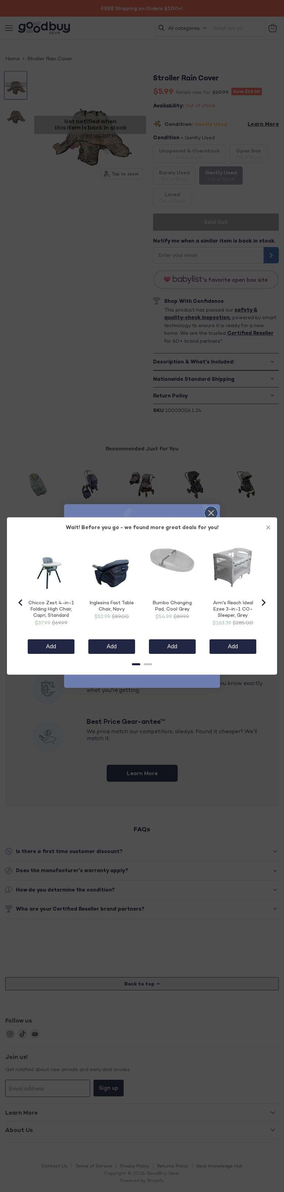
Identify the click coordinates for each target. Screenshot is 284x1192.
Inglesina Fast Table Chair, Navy (112, 605)
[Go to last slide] (21, 603)
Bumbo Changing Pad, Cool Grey (172, 605)
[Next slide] (263, 603)
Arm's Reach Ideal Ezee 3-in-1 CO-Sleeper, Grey (233, 608)
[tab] (136, 664)
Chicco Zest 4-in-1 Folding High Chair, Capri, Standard (51, 608)
